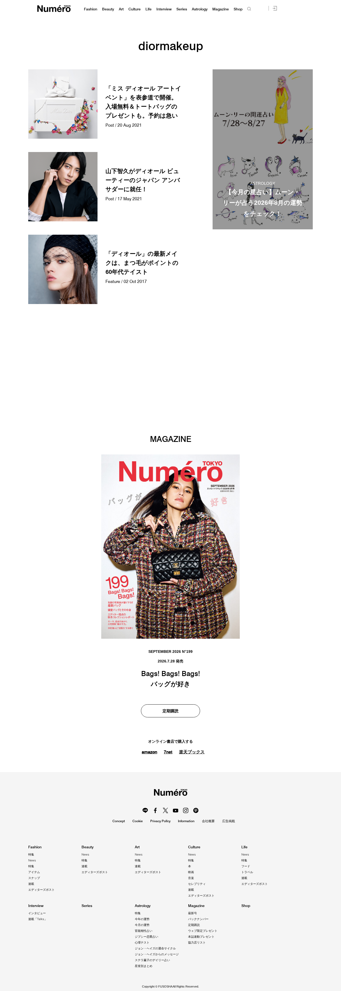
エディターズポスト (41, 890)
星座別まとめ (143, 966)
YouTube (175, 810)
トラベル (247, 872)
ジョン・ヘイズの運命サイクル (155, 948)
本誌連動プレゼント (201, 936)
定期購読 (170, 711)
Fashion (90, 9)
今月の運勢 (142, 925)
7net (168, 751)
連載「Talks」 (37, 919)
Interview (164, 9)
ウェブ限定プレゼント (202, 931)
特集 (31, 854)
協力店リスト (197, 942)
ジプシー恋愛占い (146, 936)
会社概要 (208, 821)
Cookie (137, 821)
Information (186, 821)
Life (148, 9)
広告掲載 (228, 821)
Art (121, 9)
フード (245, 866)
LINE (145, 810)
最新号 (192, 913)
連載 (31, 884)
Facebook (155, 810)
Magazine (220, 9)
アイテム (34, 872)
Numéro (54, 8)
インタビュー (37, 913)
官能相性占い (143, 931)
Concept (118, 821)
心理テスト (142, 942)
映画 (191, 872)
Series (181, 9)
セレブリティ (197, 884)
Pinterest (195, 810)
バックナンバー (198, 919)
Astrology (200, 9)
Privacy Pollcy (160, 821)
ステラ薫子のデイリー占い (152, 960)
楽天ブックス (192, 752)
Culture (134, 9)
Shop (238, 9)
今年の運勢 (142, 919)
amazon (149, 751)
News (32, 860)
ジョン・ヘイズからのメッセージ (157, 954)
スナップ (34, 878)
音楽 (191, 878)
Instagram (185, 810)
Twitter (165, 810)
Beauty (108, 9)
